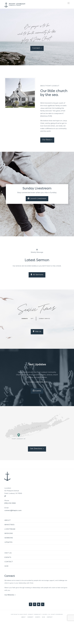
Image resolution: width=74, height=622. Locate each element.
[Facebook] (30, 604)
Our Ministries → (10, 595)
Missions (9, 533)
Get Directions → (37, 449)
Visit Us (38, 331)
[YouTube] (38, 604)
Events (38, 391)
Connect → (37, 48)
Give (6, 566)
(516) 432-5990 (10, 503)
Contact (9, 562)
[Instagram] (34, 604)
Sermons (9, 538)
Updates (8, 542)
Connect (30, 617)
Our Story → (47, 140)
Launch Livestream (38, 198)
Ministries (9, 525)
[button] (69, 3)
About (8, 520)
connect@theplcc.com (12, 510)
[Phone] (42, 604)
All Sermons (38, 275)
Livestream (10, 529)
